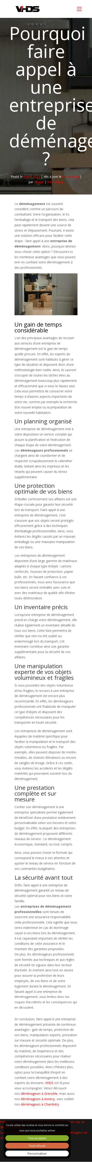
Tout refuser (37, 1146)
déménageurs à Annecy (38, 1099)
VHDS (49, 1083)
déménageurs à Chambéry (40, 1104)
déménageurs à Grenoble (39, 1093)
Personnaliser (37, 1153)
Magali (39, 182)
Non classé (55, 182)
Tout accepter (37, 1138)
